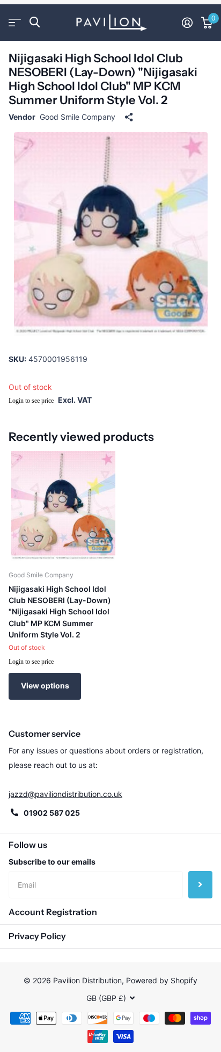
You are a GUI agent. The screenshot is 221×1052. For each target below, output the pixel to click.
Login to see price (31, 400)
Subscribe (200, 884)
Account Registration (53, 911)
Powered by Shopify (161, 980)
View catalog (15, 22)
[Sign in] (187, 22)
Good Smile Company (77, 116)
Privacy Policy (37, 936)
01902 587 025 (52, 812)
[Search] (35, 22)
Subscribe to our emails (52, 861)
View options (45, 685)
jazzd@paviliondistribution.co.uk (65, 794)
